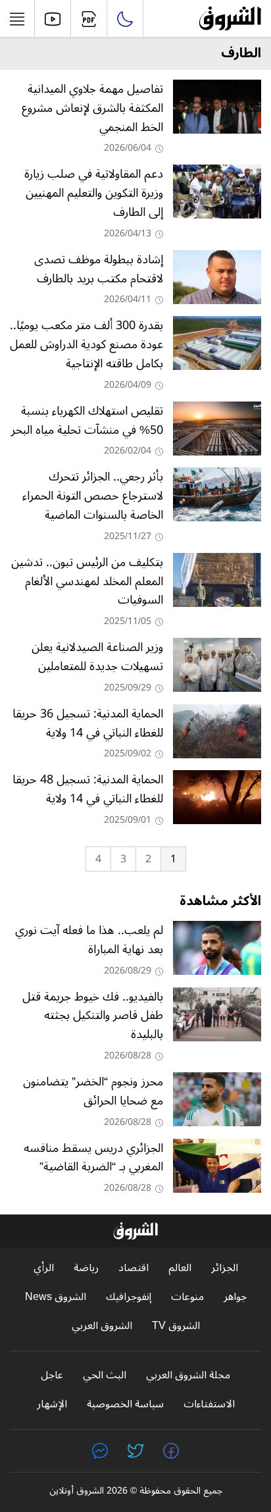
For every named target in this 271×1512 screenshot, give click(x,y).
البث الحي (104, 1375)
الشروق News (55, 1297)
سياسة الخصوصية (125, 1404)
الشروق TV (176, 1326)
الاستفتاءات (209, 1404)
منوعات (187, 1297)
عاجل (52, 1375)
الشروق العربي (102, 1326)
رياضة (86, 1268)
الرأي (44, 1268)
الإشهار (52, 1404)
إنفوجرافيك (128, 1297)
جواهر (235, 1297)
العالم (179, 1268)
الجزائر (224, 1268)
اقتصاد (133, 1268)
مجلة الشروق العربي (188, 1375)
